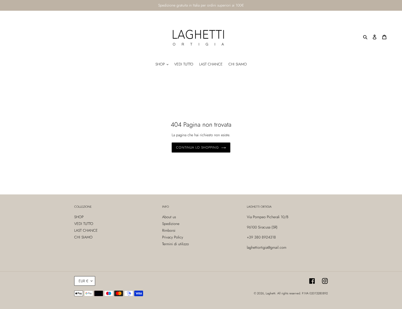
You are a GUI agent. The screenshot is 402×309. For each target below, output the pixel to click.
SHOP (79, 217)
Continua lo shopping (197, 147)
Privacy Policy (172, 237)
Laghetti (270, 293)
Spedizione (170, 223)
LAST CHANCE (86, 230)
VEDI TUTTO (83, 223)
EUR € (83, 281)
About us (169, 217)
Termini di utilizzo (175, 244)
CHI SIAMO (83, 237)
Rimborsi (168, 230)
